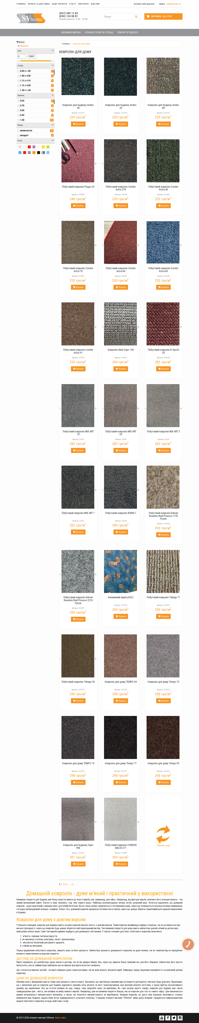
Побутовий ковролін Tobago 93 (78, 681)
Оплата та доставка (39, 4)
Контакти (83, 4)
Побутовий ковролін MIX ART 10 (78, 433)
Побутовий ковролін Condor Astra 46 (163, 188)
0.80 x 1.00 (25, 71)
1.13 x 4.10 (25, 80)
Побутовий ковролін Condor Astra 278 (121, 188)
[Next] (95, 160)
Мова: (169, 4)
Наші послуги (59, 4)
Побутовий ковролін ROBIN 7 (120, 512)
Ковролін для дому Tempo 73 (163, 681)
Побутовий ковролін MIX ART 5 (163, 431)
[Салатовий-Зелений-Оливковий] (47, 146)
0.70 (22, 105)
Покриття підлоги (127, 32)
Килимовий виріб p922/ (121, 597)
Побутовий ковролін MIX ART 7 (78, 512)
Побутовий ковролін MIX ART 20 (120, 433)
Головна (21, 4)
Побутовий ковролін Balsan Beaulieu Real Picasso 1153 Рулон (163, 515)
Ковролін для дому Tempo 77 (121, 763)
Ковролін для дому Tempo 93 (163, 763)
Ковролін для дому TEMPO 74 (78, 763)
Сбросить (24, 45)
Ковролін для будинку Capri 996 (78, 846)
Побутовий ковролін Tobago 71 (163, 597)
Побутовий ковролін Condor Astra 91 (78, 351)
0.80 (22, 110)
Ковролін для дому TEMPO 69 (121, 681)
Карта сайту (60, 1017)
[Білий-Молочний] (24, 146)
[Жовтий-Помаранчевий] (43, 146)
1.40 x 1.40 (25, 90)
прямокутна (26, 130)
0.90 (22, 115)
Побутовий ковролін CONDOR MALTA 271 (121, 846)
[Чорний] (38, 152)
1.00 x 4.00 (25, 75)
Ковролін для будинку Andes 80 (163, 106)
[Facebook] (168, 1018)
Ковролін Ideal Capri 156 (121, 349)
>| (72, 884)
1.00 (22, 120)
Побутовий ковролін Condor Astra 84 (121, 270)
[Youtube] (161, 1018)
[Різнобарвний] (43, 152)
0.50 (22, 100)
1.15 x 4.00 (25, 85)
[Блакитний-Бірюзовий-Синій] (20, 152)
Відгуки (95, 4)
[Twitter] (173, 1018)
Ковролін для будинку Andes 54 (121, 106)
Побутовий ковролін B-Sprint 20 (163, 351)
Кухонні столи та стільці (99, 32)
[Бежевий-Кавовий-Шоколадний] (20, 146)
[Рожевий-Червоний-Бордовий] (29, 146)
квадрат (24, 135)
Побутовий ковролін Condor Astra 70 (78, 270)
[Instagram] (180, 1018)
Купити (79, 124)
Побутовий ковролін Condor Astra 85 (163, 270)
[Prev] (60, 160)
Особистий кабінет (144, 4)
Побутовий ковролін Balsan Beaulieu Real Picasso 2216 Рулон (78, 600)
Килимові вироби (71, 32)
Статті (72, 4)
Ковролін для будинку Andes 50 (78, 106)
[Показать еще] (163, 834)
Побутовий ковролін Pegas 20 (78, 186)
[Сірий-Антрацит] (29, 152)
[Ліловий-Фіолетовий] (33, 146)
